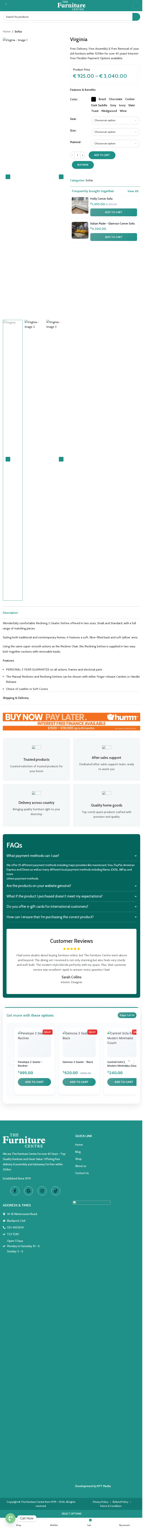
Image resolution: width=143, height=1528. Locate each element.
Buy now (82, 164)
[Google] (27, 1190)
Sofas (18, 31)
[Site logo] (72, 5)
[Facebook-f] (14, 1190)
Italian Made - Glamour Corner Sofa (112, 223)
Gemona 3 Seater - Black (78, 1061)
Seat (73, 119)
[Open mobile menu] (136, 5)
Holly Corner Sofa (101, 198)
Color (73, 99)
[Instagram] (41, 1190)
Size (73, 130)
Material (75, 142)
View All (133, 191)
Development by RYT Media (91, 1485)
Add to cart (102, 155)
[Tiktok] (54, 1190)
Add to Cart (114, 212)
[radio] (93, 99)
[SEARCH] (136, 17)
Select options (70, 1513)
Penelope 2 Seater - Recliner (30, 1063)
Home (7, 31)
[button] (8, 176)
